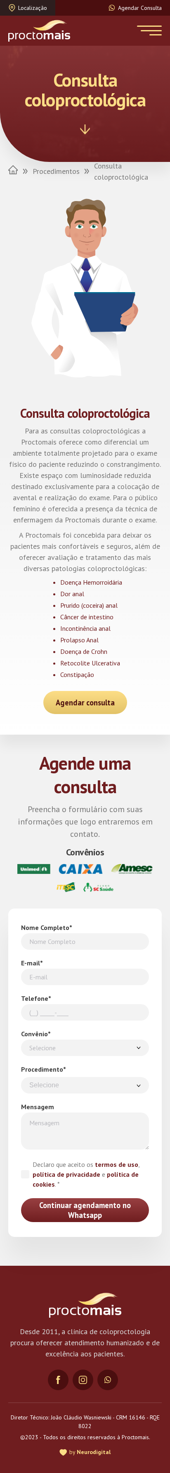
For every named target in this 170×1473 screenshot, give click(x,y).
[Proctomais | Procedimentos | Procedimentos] (39, 31)
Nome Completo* (46, 927)
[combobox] (85, 1085)
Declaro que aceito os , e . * (86, 1174)
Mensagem (37, 1107)
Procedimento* (43, 1069)
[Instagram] (83, 1380)
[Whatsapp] (107, 1380)
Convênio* (36, 1034)
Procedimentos (56, 171)
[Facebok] (58, 1380)
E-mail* (32, 963)
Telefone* (36, 998)
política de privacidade (66, 1174)
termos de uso (116, 1164)
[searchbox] (85, 1085)
